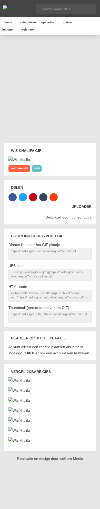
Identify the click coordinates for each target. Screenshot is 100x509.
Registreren (28, 29)
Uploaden (47, 22)
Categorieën (28, 22)
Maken (67, 22)
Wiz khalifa (20, 168)
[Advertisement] (50, 90)
